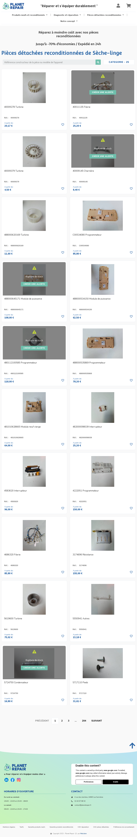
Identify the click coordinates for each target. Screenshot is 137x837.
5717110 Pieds (80, 682)
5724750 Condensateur (16, 682)
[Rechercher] (98, 62)
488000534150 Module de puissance (92, 298)
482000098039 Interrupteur (87, 426)
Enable (115, 782)
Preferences (89, 782)
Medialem (83, 834)
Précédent (42, 720)
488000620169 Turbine (16, 234)
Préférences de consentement (123, 827)
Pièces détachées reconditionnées (104, 15)
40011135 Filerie (81, 107)
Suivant (96, 720)
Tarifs (22, 827)
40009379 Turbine (13, 170)
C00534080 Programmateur (87, 234)
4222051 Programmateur (86, 490)
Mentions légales (9, 827)
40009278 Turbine (13, 107)
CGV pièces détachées (101, 827)
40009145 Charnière (83, 170)
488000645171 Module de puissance (23, 298)
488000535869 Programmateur (89, 362)
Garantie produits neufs (36, 827)
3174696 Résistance (83, 554)
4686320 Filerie (12, 554)
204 (84, 720)
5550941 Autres (81, 618)
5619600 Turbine (13, 618)
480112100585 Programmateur (20, 362)
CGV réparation (83, 827)
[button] (102, 92)
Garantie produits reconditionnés (61, 827)
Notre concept (67, 21)
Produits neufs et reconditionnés (28, 15)
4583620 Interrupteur (15, 490)
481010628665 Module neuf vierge (22, 426)
